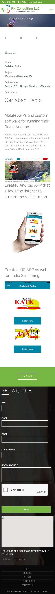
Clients (27, 577)
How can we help (10, 465)
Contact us (27, 585)
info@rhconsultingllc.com (13, 559)
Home (27, 569)
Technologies (27, 581)
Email (4, 418)
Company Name (8, 449)
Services (27, 573)
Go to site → (11, 92)
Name (4, 402)
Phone (4, 434)
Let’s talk (27, 376)
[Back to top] (46, 585)
